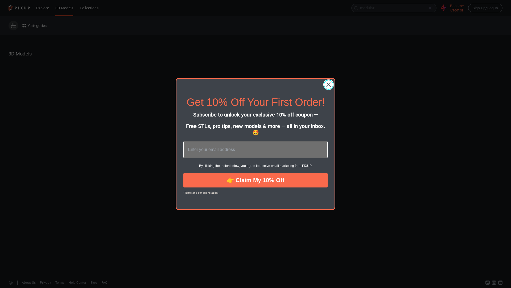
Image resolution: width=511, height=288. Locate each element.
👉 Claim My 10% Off (255, 180)
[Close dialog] (328, 84)
